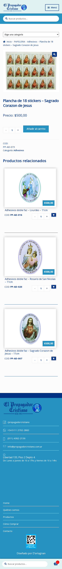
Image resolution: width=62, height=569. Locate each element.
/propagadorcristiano (18, 422)
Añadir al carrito (36, 128)
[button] (54, 54)
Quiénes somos (11, 509)
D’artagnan (39, 553)
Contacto (7, 530)
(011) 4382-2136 (16, 438)
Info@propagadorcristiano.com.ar (25, 446)
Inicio (9, 41)
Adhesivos (32, 41)
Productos (8, 516)
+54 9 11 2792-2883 (18, 430)
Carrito (54, 561)
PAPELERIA (19, 41)
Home (6, 502)
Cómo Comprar (11, 523)
